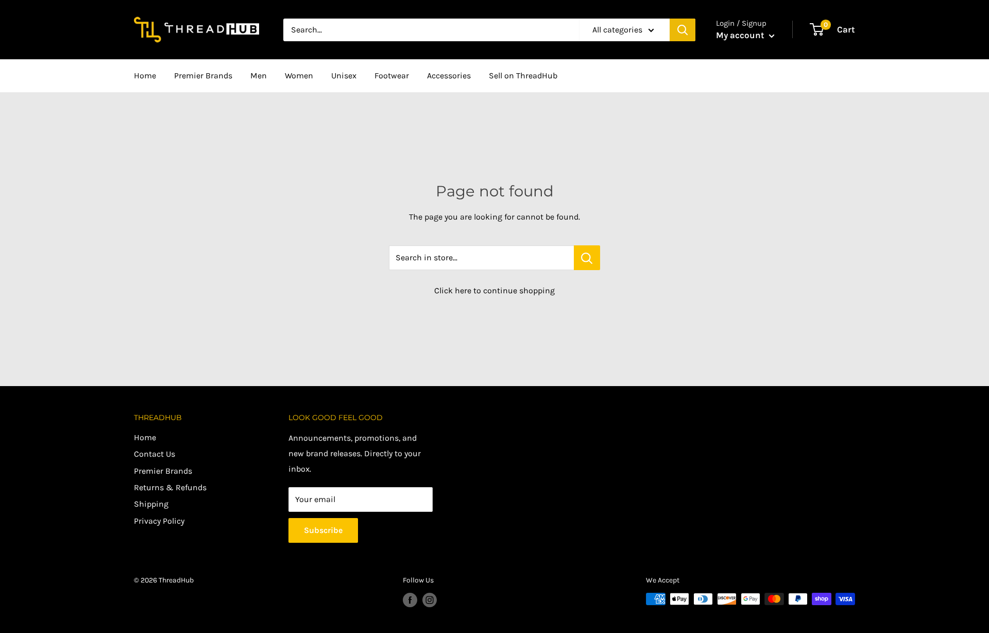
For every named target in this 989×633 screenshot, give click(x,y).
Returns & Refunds (170, 487)
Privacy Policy (159, 521)
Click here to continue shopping (494, 290)
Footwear (391, 75)
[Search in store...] (587, 257)
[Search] (682, 30)
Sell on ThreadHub (523, 75)
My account (741, 35)
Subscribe (323, 530)
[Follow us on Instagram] (429, 600)
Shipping (151, 504)
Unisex (343, 75)
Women (299, 75)
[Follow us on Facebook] (410, 600)
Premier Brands (203, 75)
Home (145, 75)
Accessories (449, 75)
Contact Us (154, 454)
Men (258, 75)
